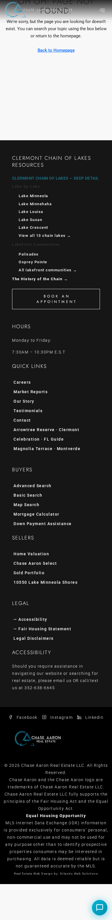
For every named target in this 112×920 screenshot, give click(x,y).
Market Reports (30, 391)
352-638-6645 (39, 687)
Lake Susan (30, 220)
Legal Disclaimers (33, 638)
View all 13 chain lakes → (45, 235)
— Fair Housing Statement (42, 629)
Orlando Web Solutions (79, 873)
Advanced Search (32, 485)
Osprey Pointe (33, 262)
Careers (22, 382)
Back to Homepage (56, 50)
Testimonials (28, 410)
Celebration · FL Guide (38, 439)
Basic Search (27, 495)
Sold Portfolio (29, 573)
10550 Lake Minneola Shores (45, 582)
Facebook (26, 717)
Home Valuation (31, 554)
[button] (102, 10)
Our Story (23, 401)
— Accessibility (30, 619)
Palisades (29, 254)
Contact (22, 420)
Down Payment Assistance (42, 523)
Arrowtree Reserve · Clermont (46, 429)
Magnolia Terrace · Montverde (46, 448)
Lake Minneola (33, 196)
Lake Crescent (33, 227)
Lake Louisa (31, 212)
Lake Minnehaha (35, 204)
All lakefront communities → (48, 270)
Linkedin (93, 717)
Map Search (26, 504)
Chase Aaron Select (35, 563)
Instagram (61, 717)
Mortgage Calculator (36, 514)
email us (62, 680)
